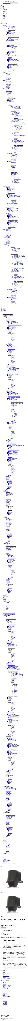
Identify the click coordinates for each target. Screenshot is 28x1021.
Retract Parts (11, 52)
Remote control (11, 32)
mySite (4, 977)
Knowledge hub (6, 973)
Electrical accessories (12, 46)
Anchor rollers (11, 101)
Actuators (10, 57)
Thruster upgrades (9, 34)
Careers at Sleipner (7, 985)
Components (13, 47)
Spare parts (8, 54)
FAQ (4, 972)
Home (4, 859)
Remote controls (9, 92)
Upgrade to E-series (12, 35)
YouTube (5, 1003)
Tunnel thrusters (11, 27)
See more (5, 104)
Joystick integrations (10, 40)
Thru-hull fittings (11, 98)
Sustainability (6, 988)
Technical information (8, 930)
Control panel (11, 33)
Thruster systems (6, 860)
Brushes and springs (12, 59)
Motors (9, 66)
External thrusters (11, 28)
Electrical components (12, 61)
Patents (4, 984)
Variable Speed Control (13, 39)
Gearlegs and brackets (12, 64)
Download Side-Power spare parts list (16, 55)
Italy (4, 18)
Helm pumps (8, 84)
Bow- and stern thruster (10, 26)
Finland (4, 17)
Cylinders (8, 85)
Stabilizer (5, 72)
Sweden (4, 12)
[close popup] (4, 309)
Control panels (9, 75)
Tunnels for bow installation (14, 42)
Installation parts (9, 41)
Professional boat (6, 3)
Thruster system (6, 186)
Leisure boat (5, 1)
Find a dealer (3, 308)
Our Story (5, 982)
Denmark (5, 13)
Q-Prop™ (10, 38)
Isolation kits (11, 45)
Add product (3, 928)
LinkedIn (5, 1001)
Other (9, 71)
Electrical (10, 100)
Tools (9, 53)
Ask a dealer (3, 310)
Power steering (9, 82)
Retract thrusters (11, 30)
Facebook (5, 1002)
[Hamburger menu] (2, 311)
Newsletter (5, 1005)
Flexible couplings (12, 69)
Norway (5, 11)
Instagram (5, 1004)
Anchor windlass (6, 88)
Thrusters (8, 187)
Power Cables (14, 48)
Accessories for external (13, 203)
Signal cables (11, 96)
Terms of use (6, 1018)
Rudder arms (8, 81)
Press (4, 987)
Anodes (10, 58)
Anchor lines (8, 93)
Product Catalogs (6, 976)
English (2, 6)
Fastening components (13, 62)
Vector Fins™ (8, 73)
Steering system (6, 237)
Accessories (8, 78)
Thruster (5, 25)
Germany (5, 16)
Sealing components (12, 68)
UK (4, 15)
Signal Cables (14, 50)
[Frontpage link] (4, 23)
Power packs (8, 77)
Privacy (11, 1018)
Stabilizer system (6, 229)
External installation (12, 51)
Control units (8, 31)
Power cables (13, 201)
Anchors (7, 94)
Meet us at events (6, 986)
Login (2, 20)
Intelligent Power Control (13, 37)
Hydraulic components (13, 65)
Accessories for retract (12, 204)
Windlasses (8, 89)
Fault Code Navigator (7, 978)
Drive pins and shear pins (13, 60)
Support (2, 5)
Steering (5, 80)
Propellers (10, 67)
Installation (8, 86)
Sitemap (2, 1018)
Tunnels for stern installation (14, 44)
